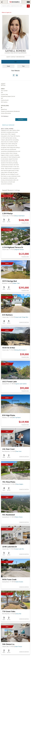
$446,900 (24, 220)
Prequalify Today (25, 222)
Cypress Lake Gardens (21, 383)
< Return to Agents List (6, 12)
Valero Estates (19, 582)
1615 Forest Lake (9, 382)
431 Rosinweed (8, 515)
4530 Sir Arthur (8, 348)
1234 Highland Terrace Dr (12, 247)
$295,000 (24, 287)
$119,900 (24, 421)
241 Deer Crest (8, 449)
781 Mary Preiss (8, 482)
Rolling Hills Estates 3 (20, 350)
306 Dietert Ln (8, 644)
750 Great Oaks (8, 611)
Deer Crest (18, 451)
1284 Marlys (7, 213)
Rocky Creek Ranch (19, 216)
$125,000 (24, 253)
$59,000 (24, 354)
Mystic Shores (19, 517)
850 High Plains (8, 415)
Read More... (21, 119)
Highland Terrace (19, 249)
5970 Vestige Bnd (9, 281)
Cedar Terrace (18, 646)
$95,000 (24, 388)
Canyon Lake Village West (21, 317)
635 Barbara (7, 315)
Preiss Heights (19, 484)
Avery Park (18, 613)
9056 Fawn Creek (9, 579)
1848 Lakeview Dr (9, 547)
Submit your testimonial (8, 125)
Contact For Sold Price (24, 322)
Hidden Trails (16, 283)
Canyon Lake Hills (19, 549)
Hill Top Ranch (17, 417)
